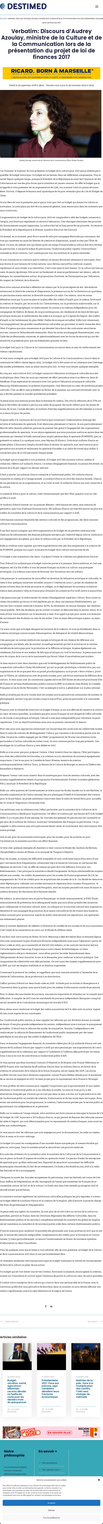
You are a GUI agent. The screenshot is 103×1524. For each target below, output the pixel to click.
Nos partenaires (49, 1462)
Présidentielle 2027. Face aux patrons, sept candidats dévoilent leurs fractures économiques (50, 1388)
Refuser (51, 1510)
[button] (99, 1480)
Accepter (51, 1503)
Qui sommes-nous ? (51, 1469)
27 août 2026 (48, 1377)
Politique (11, 1412)
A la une (15, 1409)
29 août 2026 (13, 1377)
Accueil (3, 18)
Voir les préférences (51, 1517)
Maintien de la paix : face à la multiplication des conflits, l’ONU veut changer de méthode (84, 1388)
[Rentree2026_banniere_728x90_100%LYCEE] (51, 1432)
